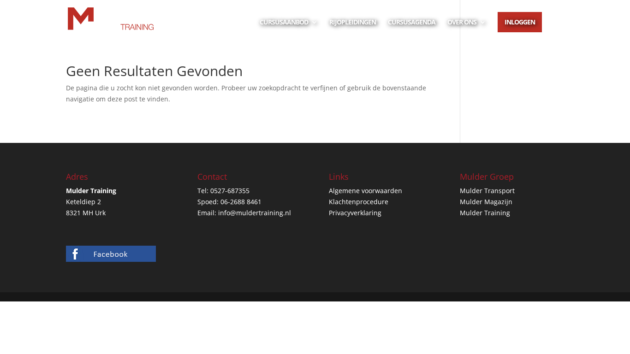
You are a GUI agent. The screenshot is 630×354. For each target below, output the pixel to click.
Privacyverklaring (355, 212)
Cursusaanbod (284, 22)
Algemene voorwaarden (365, 190)
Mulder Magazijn (486, 201)
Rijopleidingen (352, 22)
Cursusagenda (411, 22)
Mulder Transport (487, 190)
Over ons (461, 22)
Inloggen (520, 22)
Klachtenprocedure (358, 201)
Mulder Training (485, 212)
